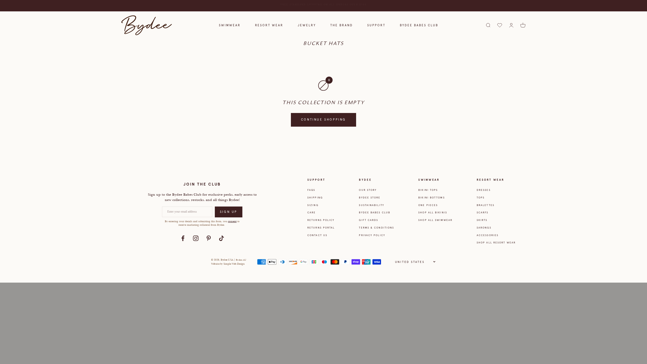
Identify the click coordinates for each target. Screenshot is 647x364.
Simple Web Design (234, 263)
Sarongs (484, 227)
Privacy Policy (372, 235)
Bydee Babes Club (419, 25)
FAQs (311, 190)
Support (376, 25)
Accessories (487, 235)
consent (232, 221)
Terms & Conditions (376, 227)
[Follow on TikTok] (221, 238)
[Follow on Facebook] (182, 238)
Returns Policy (320, 220)
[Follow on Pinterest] (208, 238)
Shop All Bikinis (432, 212)
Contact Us (317, 235)
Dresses (484, 190)
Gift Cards (368, 220)
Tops (480, 197)
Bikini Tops (428, 190)
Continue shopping (323, 119)
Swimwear (230, 25)
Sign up (228, 212)
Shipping (315, 197)
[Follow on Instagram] (195, 238)
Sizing (312, 205)
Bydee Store (369, 197)
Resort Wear (269, 25)
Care (311, 212)
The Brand (341, 25)
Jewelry (307, 25)
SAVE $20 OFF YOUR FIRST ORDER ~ (323, 5)
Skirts (482, 220)
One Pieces (428, 205)
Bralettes (485, 205)
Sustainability (371, 205)
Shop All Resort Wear (496, 242)
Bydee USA (227, 259)
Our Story (368, 190)
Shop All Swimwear (435, 220)
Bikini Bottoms (431, 197)
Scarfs (483, 212)
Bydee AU (241, 259)
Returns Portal (321, 227)
